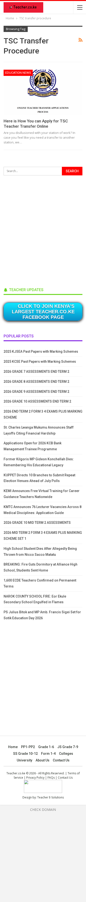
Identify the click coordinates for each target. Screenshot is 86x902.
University (24, 760)
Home (13, 747)
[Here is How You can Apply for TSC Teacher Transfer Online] (43, 92)
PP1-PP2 (28, 747)
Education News (18, 72)
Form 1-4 (48, 753)
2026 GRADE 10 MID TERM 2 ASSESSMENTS (37, 522)
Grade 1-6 (46, 747)
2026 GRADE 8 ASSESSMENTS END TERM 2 (36, 381)
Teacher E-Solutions (50, 797)
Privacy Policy (35, 778)
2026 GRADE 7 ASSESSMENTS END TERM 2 (36, 371)
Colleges (66, 753)
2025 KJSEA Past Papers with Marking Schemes (41, 351)
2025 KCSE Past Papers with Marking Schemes (40, 361)
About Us (42, 760)
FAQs (51, 778)
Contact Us (61, 760)
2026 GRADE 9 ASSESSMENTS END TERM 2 (36, 391)
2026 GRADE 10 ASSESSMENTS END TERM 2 (37, 401)
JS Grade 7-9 (67, 747)
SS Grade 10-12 (25, 753)
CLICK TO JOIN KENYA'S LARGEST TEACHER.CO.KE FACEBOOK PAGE (43, 312)
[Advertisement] (43, 230)
